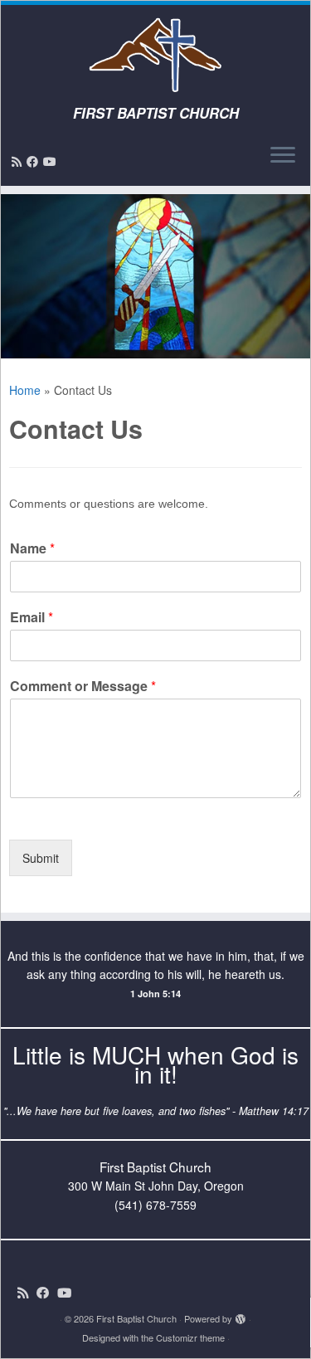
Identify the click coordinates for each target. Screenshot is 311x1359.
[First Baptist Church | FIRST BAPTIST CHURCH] (155, 54)
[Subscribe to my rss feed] (19, 161)
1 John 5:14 (155, 993)
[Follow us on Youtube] (52, 161)
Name (32, 549)
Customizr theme (190, 1337)
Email (31, 617)
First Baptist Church (136, 1318)
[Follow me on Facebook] (35, 161)
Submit (40, 858)
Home (25, 390)
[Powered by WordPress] (240, 1315)
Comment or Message (83, 686)
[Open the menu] (282, 156)
